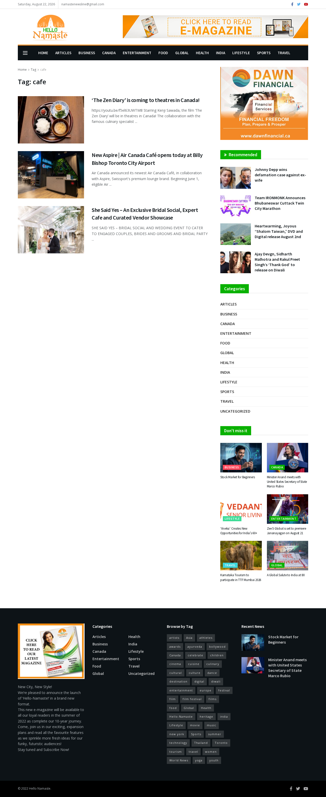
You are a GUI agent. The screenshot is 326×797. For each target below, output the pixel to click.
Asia (189, 638)
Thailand (201, 743)
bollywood (217, 646)
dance (212, 673)
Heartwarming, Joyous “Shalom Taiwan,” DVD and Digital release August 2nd (279, 231)
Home (43, 52)
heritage (206, 716)
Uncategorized (235, 411)
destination (178, 681)
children (217, 655)
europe (205, 690)
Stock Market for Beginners (237, 477)
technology (178, 743)
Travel (284, 52)
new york (176, 734)
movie (195, 725)
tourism (175, 751)
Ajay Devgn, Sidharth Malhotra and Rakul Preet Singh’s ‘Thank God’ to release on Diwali (277, 261)
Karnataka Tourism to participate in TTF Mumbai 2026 (240, 577)
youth (214, 760)
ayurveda (194, 646)
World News (178, 760)
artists (174, 638)
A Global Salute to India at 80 (286, 575)
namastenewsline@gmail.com (82, 4)
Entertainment (137, 52)
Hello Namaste (39, 788)
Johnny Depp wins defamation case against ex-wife (280, 175)
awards (175, 646)
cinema (175, 664)
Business (86, 52)
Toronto (221, 743)
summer (214, 734)
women (211, 751)
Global (182, 52)
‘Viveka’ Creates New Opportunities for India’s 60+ (238, 530)
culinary (212, 664)
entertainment (181, 690)
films (212, 699)
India (220, 52)
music (211, 725)
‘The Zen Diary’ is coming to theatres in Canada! (146, 100)
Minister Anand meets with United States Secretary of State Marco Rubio (287, 481)
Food (163, 52)
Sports (263, 52)
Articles (63, 52)
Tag (33, 69)
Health (202, 52)
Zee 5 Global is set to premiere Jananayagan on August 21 (286, 530)
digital (199, 681)
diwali (216, 681)
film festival (192, 699)
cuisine (193, 664)
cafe (43, 69)
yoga (198, 760)
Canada (109, 52)
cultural (175, 673)
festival (224, 690)
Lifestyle (241, 52)
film (172, 699)
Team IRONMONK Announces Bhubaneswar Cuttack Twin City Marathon (280, 203)
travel (193, 751)
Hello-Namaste (181, 716)
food (173, 708)
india (224, 716)
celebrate (195, 655)
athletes (205, 638)
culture (194, 673)
